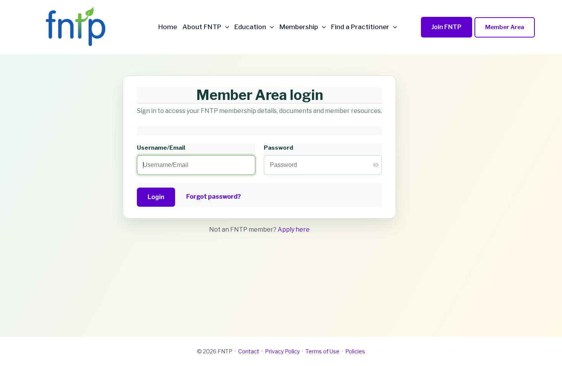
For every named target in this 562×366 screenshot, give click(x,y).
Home (167, 27)
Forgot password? (213, 196)
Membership (298, 27)
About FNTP (201, 27)
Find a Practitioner (360, 27)
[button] (225, 27)
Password (278, 147)
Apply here (294, 229)
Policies (355, 351)
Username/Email (161, 147)
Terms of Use (322, 351)
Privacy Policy (282, 351)
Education (250, 27)
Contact (248, 351)
